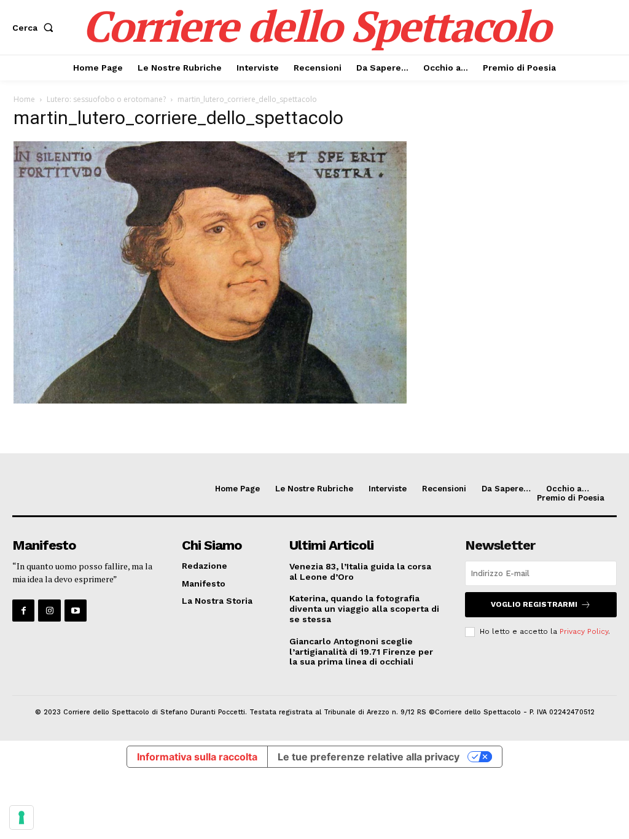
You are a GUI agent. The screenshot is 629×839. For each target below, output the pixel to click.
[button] (35, 28)
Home (24, 99)
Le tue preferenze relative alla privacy (368, 757)
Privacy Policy (584, 631)
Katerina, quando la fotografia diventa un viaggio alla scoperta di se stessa (364, 608)
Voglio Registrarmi (534, 604)
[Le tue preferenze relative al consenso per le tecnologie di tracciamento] (21, 817)
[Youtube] (75, 610)
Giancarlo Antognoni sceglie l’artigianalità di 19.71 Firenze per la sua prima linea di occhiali (361, 651)
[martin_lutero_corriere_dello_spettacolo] (210, 400)
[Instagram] (49, 610)
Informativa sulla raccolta (197, 757)
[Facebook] (23, 610)
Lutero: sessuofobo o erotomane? (106, 99)
